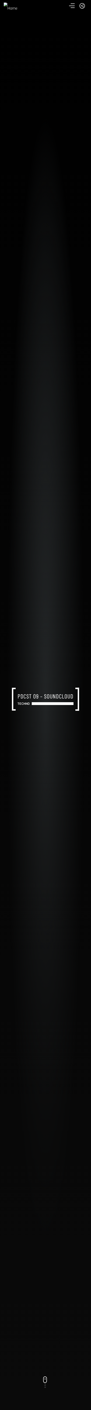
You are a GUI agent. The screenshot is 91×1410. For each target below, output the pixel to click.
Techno (24, 704)
